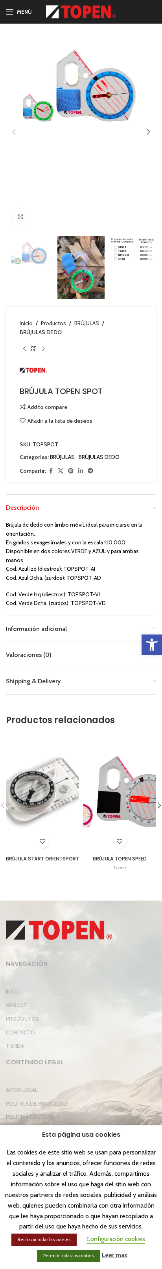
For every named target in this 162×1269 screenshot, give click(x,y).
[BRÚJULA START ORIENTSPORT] (42, 793)
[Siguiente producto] (43, 349)
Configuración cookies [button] (116, 1239)
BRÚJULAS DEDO (41, 332)
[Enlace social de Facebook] (50, 471)
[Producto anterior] (24, 349)
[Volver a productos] (34, 349)
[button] (152, 644)
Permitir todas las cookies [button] (68, 1255)
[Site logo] (81, 11)
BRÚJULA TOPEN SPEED (120, 858)
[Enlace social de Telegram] (90, 471)
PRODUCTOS (22, 1018)
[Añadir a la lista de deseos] (43, 841)
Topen (119, 867)
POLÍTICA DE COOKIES (33, 1117)
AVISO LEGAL (22, 1089)
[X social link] (60, 471)
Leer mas (114, 1255)
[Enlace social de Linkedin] (80, 471)
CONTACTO (20, 1032)
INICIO (13, 991)
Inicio (26, 323)
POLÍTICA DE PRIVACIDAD (36, 1103)
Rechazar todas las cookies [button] (44, 1239)
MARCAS (16, 1005)
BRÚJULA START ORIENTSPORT (42, 858)
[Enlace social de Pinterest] (71, 471)
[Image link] (59, 929)
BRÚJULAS (86, 323)
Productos (53, 323)
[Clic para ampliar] (20, 217)
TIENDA (15, 1045)
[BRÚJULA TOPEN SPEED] (119, 793)
